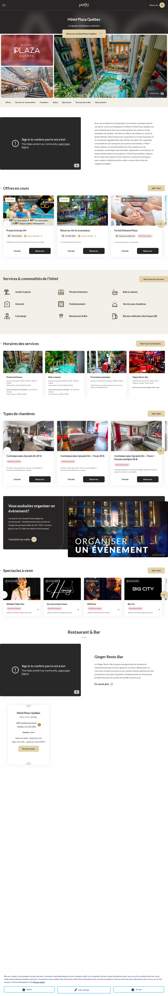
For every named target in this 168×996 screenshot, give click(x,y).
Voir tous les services (153, 279)
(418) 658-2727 (35, 738)
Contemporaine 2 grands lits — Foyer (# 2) (82, 455)
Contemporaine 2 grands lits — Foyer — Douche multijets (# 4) (135, 457)
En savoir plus (101, 684)
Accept (139, 989)
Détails (17, 251)
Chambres (44, 102)
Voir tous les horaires (150, 343)
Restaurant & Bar (83, 102)
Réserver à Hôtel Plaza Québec (81, 33)
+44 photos (154, 93)
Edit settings (84, 990)
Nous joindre (100, 102)
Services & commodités (25, 102)
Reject (29, 989)
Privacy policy (39, 982)
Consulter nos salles (19, 539)
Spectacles (67, 102)
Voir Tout (156, 188)
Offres (8, 102)
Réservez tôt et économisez (75, 230)
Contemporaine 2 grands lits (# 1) (24, 455)
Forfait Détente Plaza (126, 230)
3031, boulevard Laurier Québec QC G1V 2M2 (26, 725)
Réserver (153, 5)
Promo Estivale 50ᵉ (16, 230)
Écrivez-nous (28, 748)
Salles (55, 102)
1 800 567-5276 (32, 742)
